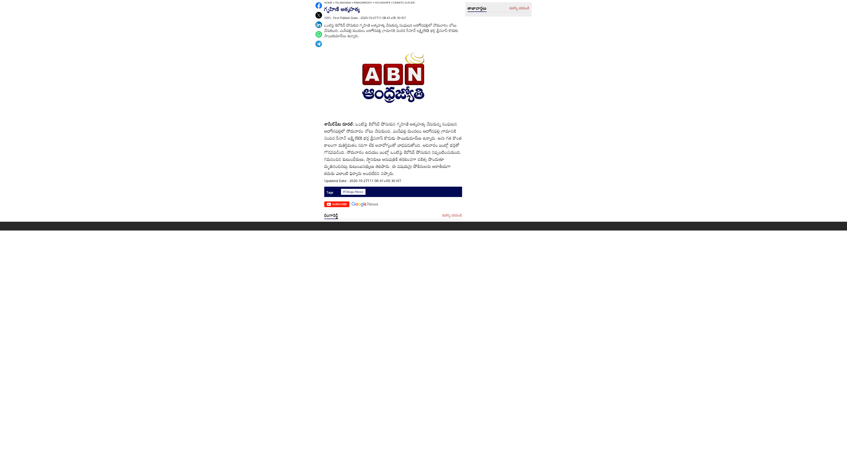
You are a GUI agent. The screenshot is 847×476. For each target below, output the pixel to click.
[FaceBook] (318, 5)
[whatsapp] (318, 34)
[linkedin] (318, 24)
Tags (329, 192)
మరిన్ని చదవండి (452, 215)
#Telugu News (353, 191)
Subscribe (339, 204)
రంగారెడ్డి (331, 215)
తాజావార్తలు (477, 7)
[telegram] (318, 44)
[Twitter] (318, 15)
